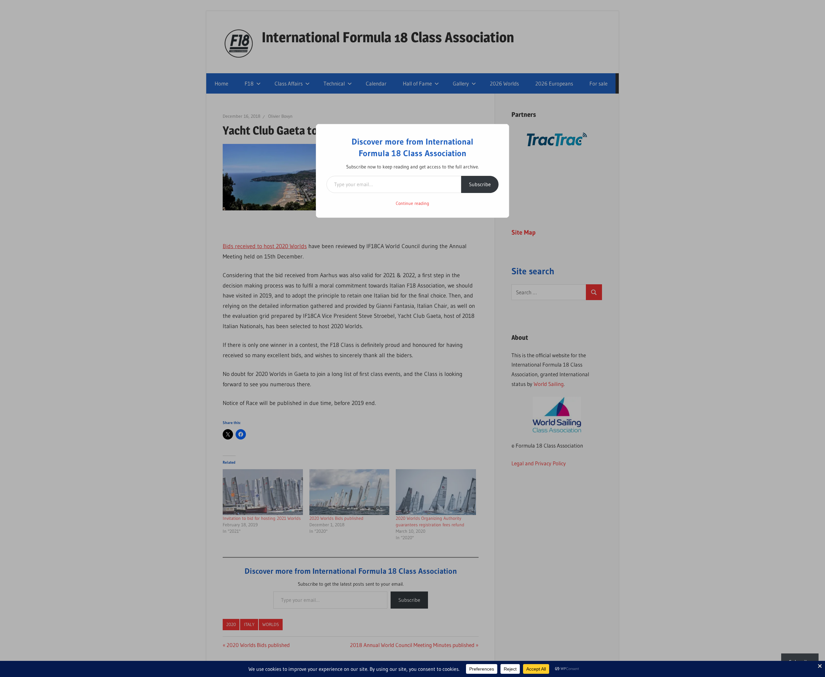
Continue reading (412, 203)
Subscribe (480, 184)
